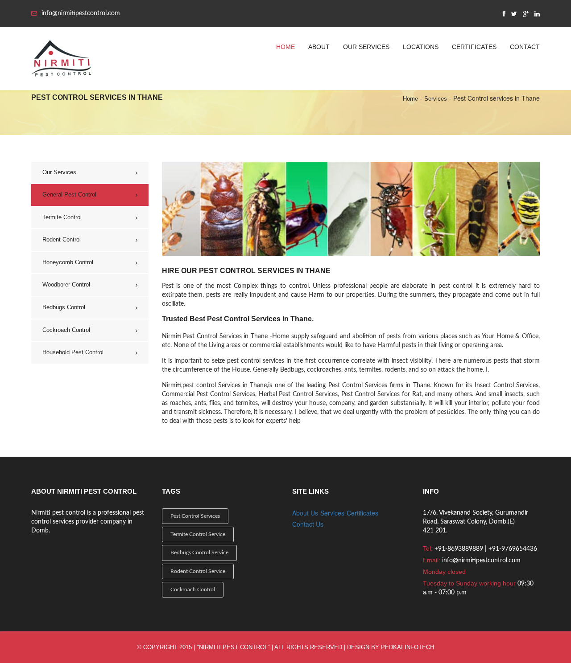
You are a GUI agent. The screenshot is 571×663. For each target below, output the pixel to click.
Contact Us (307, 524)
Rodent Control (61, 239)
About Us (305, 512)
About (319, 46)
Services (435, 98)
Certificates (474, 46)
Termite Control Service (197, 534)
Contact (525, 46)
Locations (421, 46)
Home (285, 46)
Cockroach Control (66, 330)
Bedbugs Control (63, 307)
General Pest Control (69, 194)
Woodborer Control (66, 284)
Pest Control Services (195, 516)
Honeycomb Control (67, 262)
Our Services (366, 46)
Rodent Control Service (197, 571)
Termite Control (62, 217)
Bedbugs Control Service (199, 552)
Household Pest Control (72, 352)
